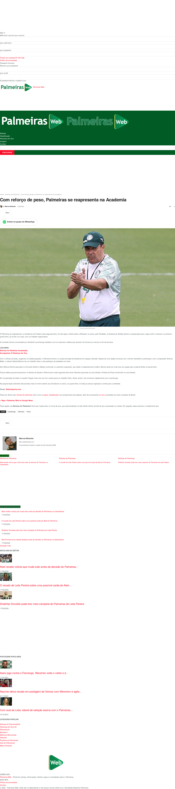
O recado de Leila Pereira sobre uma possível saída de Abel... (35, 585)
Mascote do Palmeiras (9, 630)
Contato (3, 144)
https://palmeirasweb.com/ (26, 442)
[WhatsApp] (32, 212)
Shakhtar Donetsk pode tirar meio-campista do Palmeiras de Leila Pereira (143, 462)
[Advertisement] (43, 101)
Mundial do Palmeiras (8, 649)
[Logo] (32, 121)
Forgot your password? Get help (12, 58)
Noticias (3, 133)
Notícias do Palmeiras (12, 194)
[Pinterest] (27, 212)
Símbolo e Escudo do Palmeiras (12, 627)
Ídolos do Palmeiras (7, 642)
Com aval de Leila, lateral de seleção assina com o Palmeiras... (36, 710)
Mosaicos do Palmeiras (9, 638)
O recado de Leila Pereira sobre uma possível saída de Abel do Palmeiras (84, 462)
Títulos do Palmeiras (8, 646)
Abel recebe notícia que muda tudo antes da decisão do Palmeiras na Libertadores (24, 463)
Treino (29, 412)
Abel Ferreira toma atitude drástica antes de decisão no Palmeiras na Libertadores (33, 539)
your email (4, 73)
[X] (22, 212)
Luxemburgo (12, 412)
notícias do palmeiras (24, 395)
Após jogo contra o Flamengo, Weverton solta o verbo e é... (34, 673)
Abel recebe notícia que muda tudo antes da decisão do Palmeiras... (39, 566)
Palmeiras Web (5, 777)
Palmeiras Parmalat (7, 623)
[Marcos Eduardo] (1, 206)
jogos (46, 395)
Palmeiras (21, 412)
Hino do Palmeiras (7, 634)
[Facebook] (16, 212)
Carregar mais (5, 545)
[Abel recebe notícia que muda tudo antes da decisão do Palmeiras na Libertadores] (6, 558)
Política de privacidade (8, 60)
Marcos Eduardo (10, 206)
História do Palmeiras (8, 615)
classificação (54, 395)
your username (5, 43)
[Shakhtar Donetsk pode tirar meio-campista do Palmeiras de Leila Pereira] (6, 595)
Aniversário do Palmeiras (10, 619)
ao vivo (102, 395)
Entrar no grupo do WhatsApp (21, 222)
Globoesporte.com (13, 389)
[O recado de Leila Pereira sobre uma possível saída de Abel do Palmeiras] (6, 576)
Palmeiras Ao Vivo (7, 138)
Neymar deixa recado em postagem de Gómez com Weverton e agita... (40, 691)
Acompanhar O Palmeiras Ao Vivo (13, 353)
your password (5, 50)
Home (2, 194)
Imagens (3, 141)
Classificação (5, 136)
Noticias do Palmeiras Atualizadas (14, 350)
